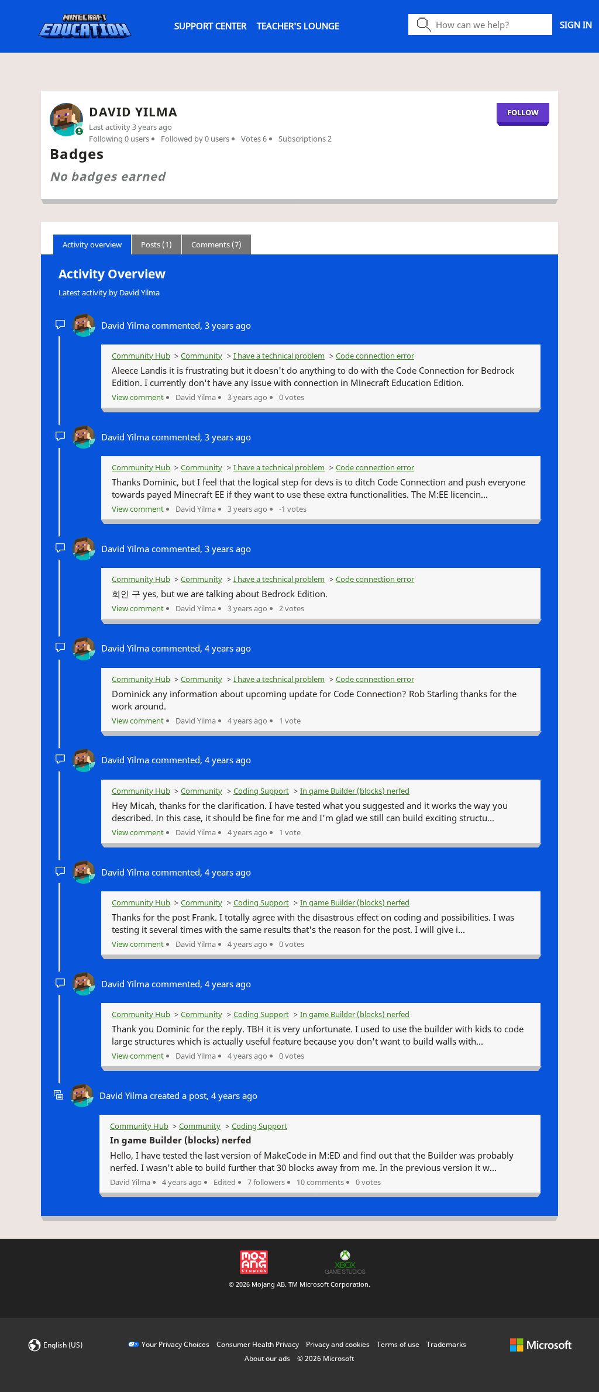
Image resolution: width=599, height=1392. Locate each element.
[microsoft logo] (541, 1344)
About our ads (267, 1358)
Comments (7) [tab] (216, 244)
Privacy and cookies (338, 1344)
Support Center (210, 26)
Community (201, 355)
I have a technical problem (279, 355)
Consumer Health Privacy (257, 1344)
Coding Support (261, 790)
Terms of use (398, 1344)
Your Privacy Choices (175, 1344)
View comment (138, 397)
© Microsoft (325, 1358)
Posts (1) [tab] (156, 244)
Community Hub (141, 355)
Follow (523, 112)
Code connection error (375, 355)
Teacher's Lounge (298, 26)
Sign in (576, 24)
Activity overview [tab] (92, 244)
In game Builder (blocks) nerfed (354, 790)
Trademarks (446, 1344)
